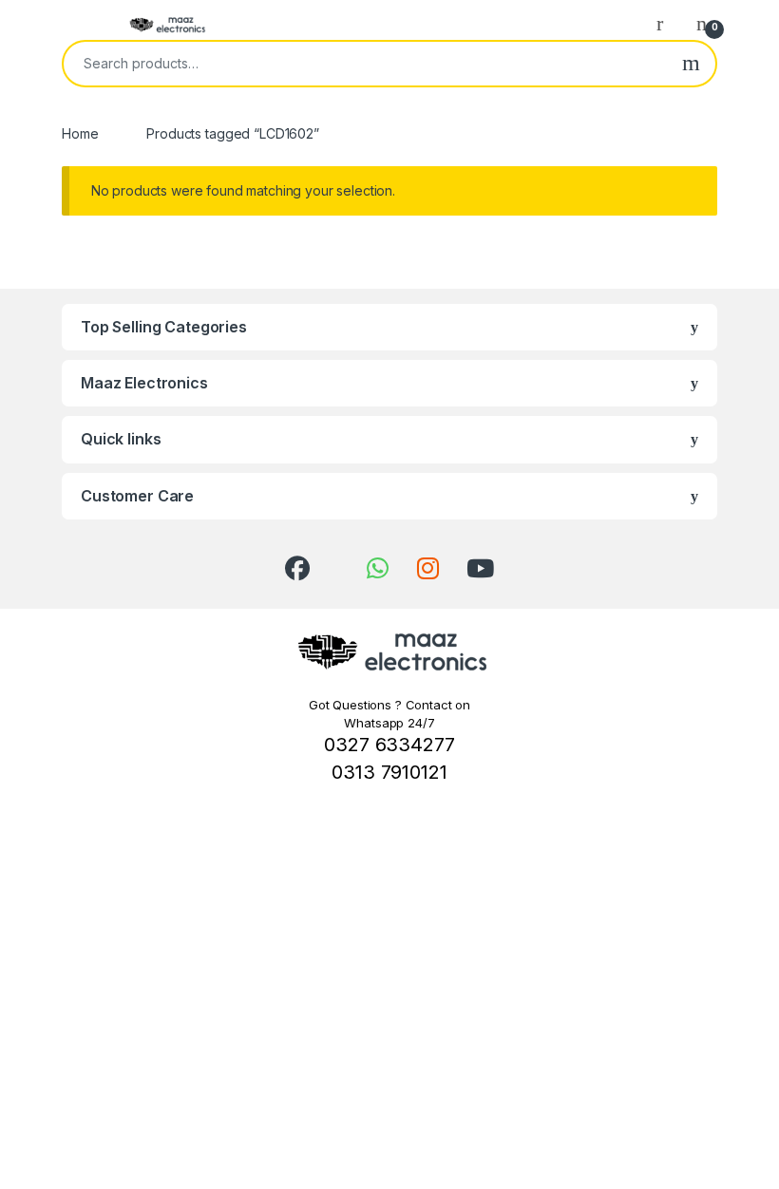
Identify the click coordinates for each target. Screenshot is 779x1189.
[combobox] (365, 63)
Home (80, 133)
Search (691, 63)
